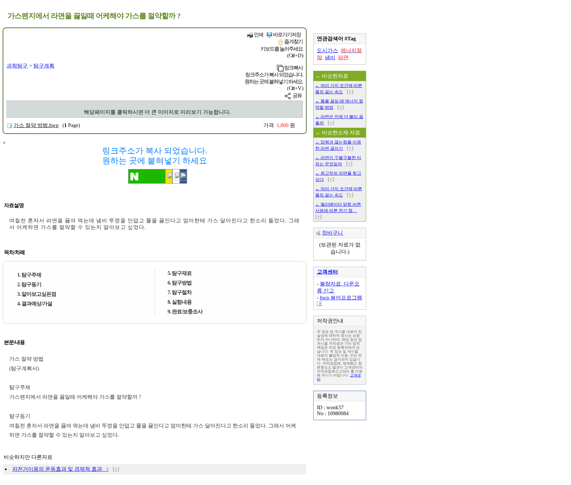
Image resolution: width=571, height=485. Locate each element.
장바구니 (332, 233)
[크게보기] (10, 105)
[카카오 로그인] (168, 176)
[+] (116, 469)
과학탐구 (17, 65)
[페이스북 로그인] (183, 176)
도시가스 (327, 50)
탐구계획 (44, 65)
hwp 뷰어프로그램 (341, 297)
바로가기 (286, 34)
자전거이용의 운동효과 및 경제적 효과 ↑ (60, 469)
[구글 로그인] (176, 176)
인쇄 (258, 34)
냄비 (330, 57)
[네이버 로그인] (146, 176)
